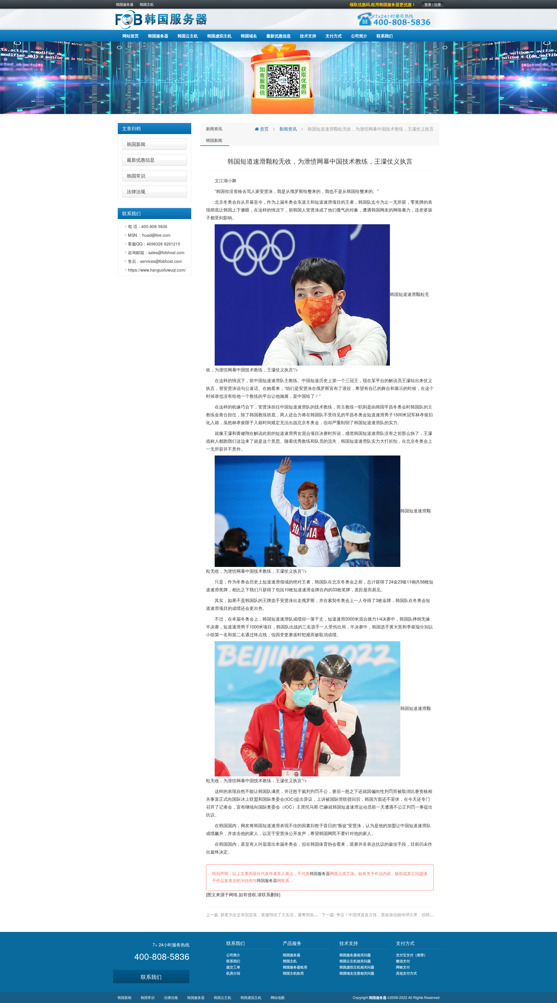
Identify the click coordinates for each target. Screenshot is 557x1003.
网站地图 (278, 997)
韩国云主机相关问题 (355, 961)
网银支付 (403, 967)
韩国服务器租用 (295, 967)
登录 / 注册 (432, 4)
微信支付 (403, 961)
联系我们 (151, 976)
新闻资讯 (214, 128)
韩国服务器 (124, 4)
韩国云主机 (222, 997)
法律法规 (136, 191)
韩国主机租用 (293, 973)
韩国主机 (147, 4)
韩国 (220, 191)
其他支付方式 (406, 973)
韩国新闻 (136, 144)
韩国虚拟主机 (250, 997)
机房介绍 (233, 973)
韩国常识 (136, 175)
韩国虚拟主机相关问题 (356, 967)
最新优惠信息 (141, 159)
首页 (264, 129)
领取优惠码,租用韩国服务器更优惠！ (383, 4)
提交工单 (233, 967)
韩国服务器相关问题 (355, 954)
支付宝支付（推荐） (411, 954)
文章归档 (131, 128)
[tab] (154, 128)
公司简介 (233, 954)
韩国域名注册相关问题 (356, 973)
